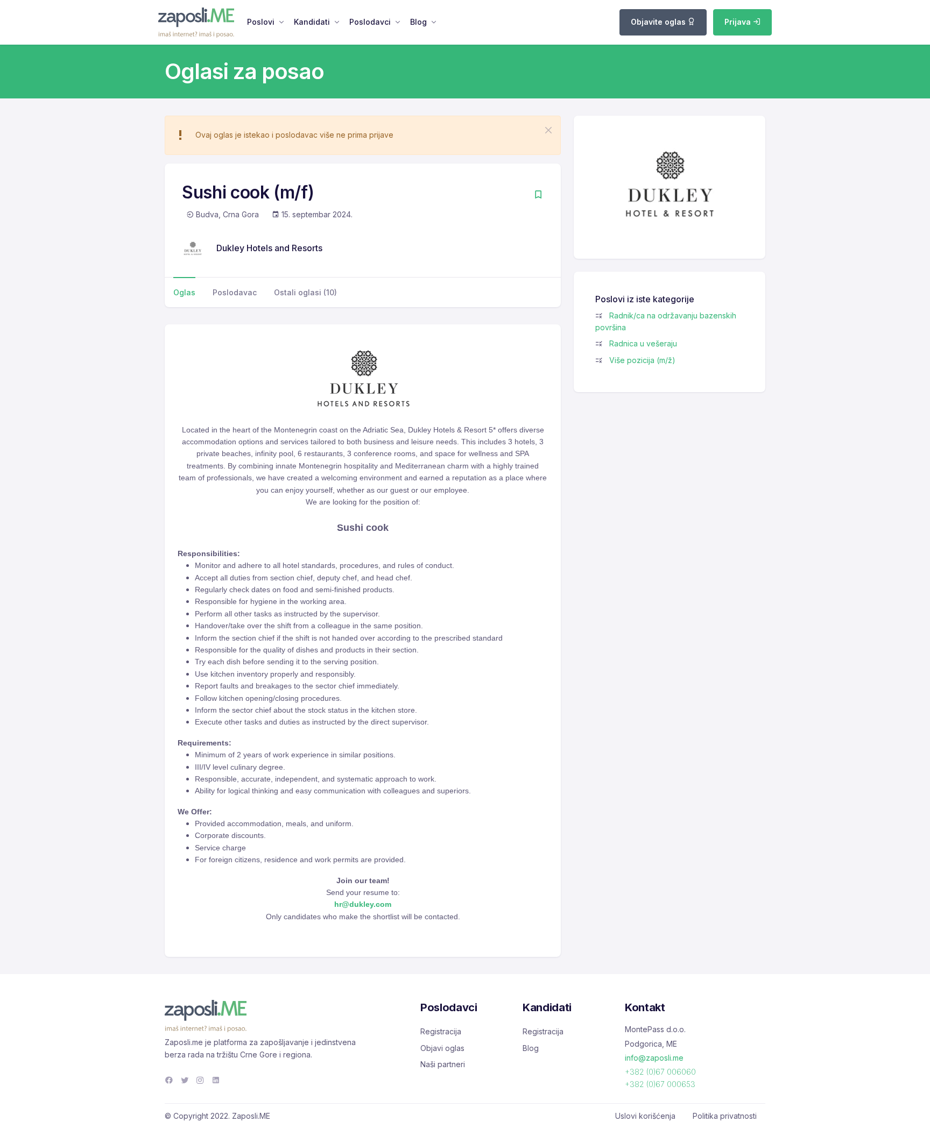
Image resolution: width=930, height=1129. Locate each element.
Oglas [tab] (184, 292)
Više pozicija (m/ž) (642, 360)
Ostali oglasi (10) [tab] (305, 292)
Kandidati (312, 21)
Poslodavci (370, 21)
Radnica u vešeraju (643, 343)
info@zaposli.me (654, 1057)
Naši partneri (442, 1064)
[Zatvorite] (548, 130)
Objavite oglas (659, 21)
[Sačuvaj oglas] (538, 195)
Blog (418, 21)
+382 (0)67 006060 (660, 1071)
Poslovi (260, 21)
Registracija (440, 1031)
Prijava (738, 21)
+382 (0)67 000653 (660, 1084)
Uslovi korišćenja (645, 1115)
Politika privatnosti (725, 1115)
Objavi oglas (442, 1048)
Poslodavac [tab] (235, 292)
